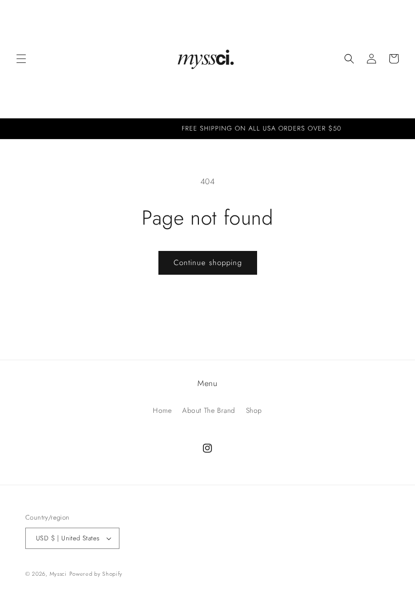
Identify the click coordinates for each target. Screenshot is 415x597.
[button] (21, 59)
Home (162, 410)
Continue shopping (208, 262)
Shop (254, 410)
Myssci (58, 574)
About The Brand (208, 410)
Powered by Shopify (96, 574)
